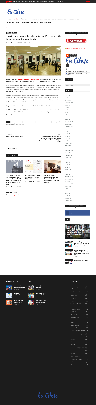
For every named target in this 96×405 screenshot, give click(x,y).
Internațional (73, 314)
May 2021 (67, 112)
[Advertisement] (58, 330)
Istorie (72, 342)
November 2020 (69, 121)
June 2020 (67, 133)
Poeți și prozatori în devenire (77, 330)
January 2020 (68, 145)
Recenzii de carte (74, 333)
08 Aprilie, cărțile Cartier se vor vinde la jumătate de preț (19, 287)
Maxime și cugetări (45, 22)
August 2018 (68, 186)
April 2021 (67, 114)
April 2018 (67, 195)
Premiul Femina (74, 295)
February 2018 (68, 200)
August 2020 (68, 129)
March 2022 (68, 98)
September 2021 (69, 102)
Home (7, 28)
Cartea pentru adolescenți (30, 22)
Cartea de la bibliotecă (59, 19)
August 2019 (68, 157)
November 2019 (69, 150)
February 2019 (68, 172)
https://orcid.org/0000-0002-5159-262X (75, 48)
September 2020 (69, 126)
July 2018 (67, 188)
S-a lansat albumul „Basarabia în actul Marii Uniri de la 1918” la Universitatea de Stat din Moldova (51, 179)
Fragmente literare (74, 19)
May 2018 (67, 193)
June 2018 (67, 191)
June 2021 (67, 110)
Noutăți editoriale (74, 325)
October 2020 (68, 124)
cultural (20, 122)
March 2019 (68, 169)
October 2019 (68, 153)
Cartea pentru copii (13, 22)
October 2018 (68, 181)
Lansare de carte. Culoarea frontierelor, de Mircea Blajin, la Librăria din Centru (33, 177)
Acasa (9, 19)
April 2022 (67, 95)
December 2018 (69, 176)
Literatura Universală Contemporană (82, 348)
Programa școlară (74, 288)
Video (71, 364)
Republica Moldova (20, 124)
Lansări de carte (74, 317)
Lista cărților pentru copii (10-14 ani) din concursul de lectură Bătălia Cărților (81, 243)
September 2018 (69, 184)
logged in (15, 195)
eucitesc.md (26, 122)
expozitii (32, 122)
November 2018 (69, 179)
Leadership (73, 344)
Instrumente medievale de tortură (43, 122)
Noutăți (15, 19)
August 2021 (68, 105)
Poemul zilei (73, 311)
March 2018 (68, 198)
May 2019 (67, 164)
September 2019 (69, 155)
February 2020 (68, 143)
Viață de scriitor (74, 362)
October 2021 (68, 100)
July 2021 (67, 107)
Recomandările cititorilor (76, 359)
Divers (72, 307)
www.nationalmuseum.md (18, 118)
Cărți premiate (25, 19)
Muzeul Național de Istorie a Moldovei (28, 79)
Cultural (12, 28)
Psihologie (73, 353)
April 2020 (67, 138)
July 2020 (67, 131)
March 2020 (68, 141)
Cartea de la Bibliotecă (76, 303)
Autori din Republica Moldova (41, 19)
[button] (87, 1)
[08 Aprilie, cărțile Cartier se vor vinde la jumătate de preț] (9, 288)
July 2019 (67, 160)
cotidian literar (14, 122)
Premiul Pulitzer (74, 298)
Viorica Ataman (11, 42)
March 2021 (68, 117)
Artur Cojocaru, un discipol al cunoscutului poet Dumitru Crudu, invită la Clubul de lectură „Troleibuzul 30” (38, 1)
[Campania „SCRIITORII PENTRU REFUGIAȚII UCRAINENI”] (9, 295)
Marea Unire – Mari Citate (81, 260)
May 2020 (67, 136)
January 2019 (68, 174)
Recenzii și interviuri (75, 356)
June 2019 (67, 162)
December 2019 (69, 148)
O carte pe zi (73, 328)
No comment (30, 42)
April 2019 (67, 167)
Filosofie (72, 339)
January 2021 (68, 119)
